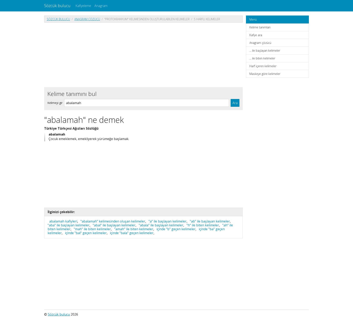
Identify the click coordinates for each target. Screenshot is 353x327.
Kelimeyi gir (55, 103)
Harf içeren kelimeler (262, 66)
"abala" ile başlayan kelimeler (161, 225)
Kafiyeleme (83, 5)
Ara (235, 103)
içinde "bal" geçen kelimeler (86, 233)
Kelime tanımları (259, 27)
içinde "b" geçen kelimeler (175, 229)
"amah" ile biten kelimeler (133, 229)
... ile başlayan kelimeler (264, 50)
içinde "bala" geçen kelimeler (131, 233)
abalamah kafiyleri (63, 221)
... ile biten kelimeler (262, 58)
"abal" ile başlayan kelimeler (114, 225)
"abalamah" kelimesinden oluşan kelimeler (112, 221)
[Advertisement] (143, 54)
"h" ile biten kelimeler (203, 225)
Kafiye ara (255, 35)
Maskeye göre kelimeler (264, 74)
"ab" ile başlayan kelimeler (210, 221)
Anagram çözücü (87, 19)
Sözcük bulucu (57, 5)
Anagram (100, 5)
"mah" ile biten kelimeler (92, 229)
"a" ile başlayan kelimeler (168, 221)
